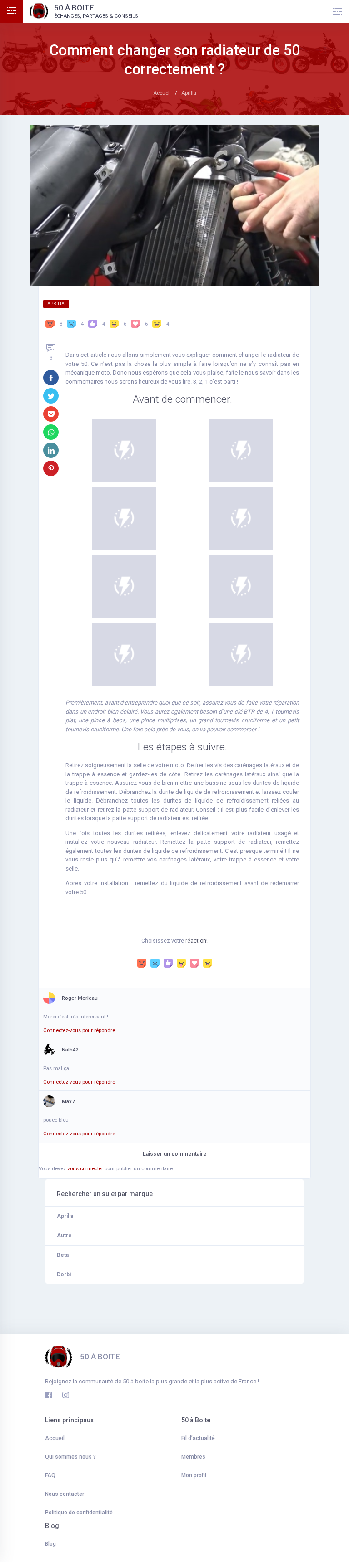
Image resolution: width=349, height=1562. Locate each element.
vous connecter (85, 1168)
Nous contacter (64, 1494)
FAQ (50, 1475)
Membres (193, 1457)
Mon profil (193, 1475)
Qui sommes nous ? (70, 1457)
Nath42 (70, 1049)
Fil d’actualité (198, 1438)
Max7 (68, 1101)
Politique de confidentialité (79, 1512)
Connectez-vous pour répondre (79, 1030)
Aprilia (56, 304)
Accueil (55, 1438)
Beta (63, 1255)
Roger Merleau (80, 998)
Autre (64, 1235)
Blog (50, 1544)
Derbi (64, 1274)
